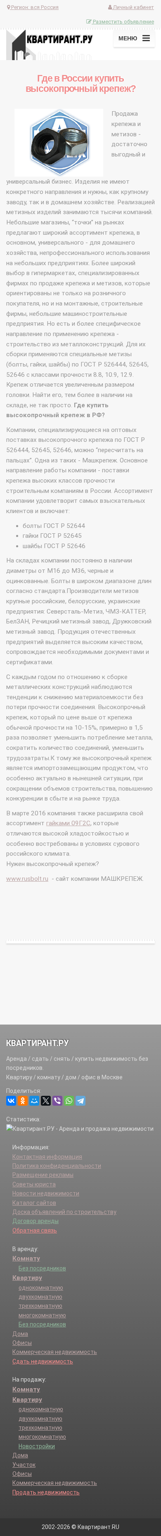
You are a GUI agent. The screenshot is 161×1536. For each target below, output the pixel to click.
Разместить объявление (123, 22)
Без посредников (42, 1268)
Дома (20, 1334)
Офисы (22, 1343)
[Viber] (57, 1101)
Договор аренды (35, 1221)
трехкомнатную (40, 1306)
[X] (46, 1101)
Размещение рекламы (42, 1175)
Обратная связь (34, 1230)
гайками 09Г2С (68, 823)
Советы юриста (34, 1184)
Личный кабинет (133, 7)
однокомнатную (41, 1287)
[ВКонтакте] (11, 1101)
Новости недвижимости (45, 1193)
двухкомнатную (40, 1296)
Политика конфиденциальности (56, 1166)
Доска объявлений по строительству (64, 1212)
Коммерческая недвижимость (54, 1352)
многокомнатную (42, 1315)
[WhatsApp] (69, 1101)
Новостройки (37, 1446)
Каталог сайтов (34, 1203)
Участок (24, 1464)
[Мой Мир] (34, 1101)
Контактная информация (47, 1156)
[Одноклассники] (23, 1101)
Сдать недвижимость (42, 1361)
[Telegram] (80, 1101)
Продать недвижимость (46, 1492)
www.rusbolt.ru (27, 878)
